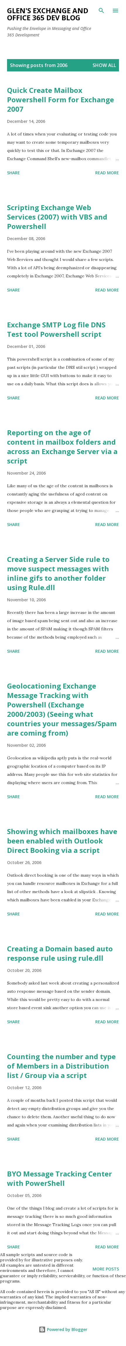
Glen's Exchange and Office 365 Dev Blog (47, 14)
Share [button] (13, 172)
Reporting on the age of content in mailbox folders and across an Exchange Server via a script (62, 447)
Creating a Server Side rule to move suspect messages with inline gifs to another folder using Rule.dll (58, 573)
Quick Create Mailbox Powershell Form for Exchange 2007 (60, 99)
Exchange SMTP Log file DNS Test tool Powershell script (56, 329)
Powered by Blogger (66, 1329)
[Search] (101, 10)
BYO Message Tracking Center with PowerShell (59, 1178)
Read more (107, 172)
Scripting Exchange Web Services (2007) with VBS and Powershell (57, 216)
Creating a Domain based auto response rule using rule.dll (60, 953)
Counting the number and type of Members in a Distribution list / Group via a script (61, 1066)
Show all (104, 65)
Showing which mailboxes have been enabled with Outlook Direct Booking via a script (62, 840)
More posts (106, 1269)
